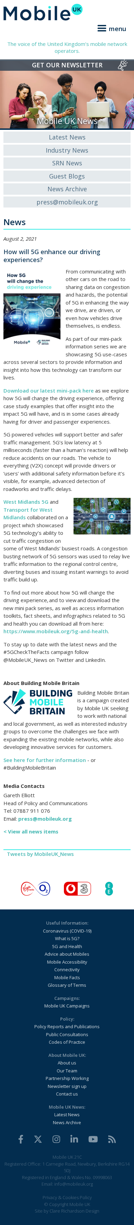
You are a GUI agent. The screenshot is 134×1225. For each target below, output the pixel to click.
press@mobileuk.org (67, 202)
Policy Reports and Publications (67, 1026)
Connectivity (67, 969)
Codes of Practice (67, 1042)
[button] (110, 27)
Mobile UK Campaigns (67, 1006)
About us (67, 1063)
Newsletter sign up (67, 1086)
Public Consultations (67, 1034)
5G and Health (67, 946)
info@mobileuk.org (73, 1184)
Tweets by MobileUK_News (40, 853)
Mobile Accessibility (67, 962)
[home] (67, 12)
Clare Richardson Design (74, 1211)
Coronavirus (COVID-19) (67, 931)
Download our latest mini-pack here (48, 390)
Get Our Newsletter (67, 65)
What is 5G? (67, 938)
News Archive (67, 189)
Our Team (67, 1071)
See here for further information (44, 759)
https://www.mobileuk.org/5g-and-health (55, 631)
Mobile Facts (67, 977)
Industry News (67, 150)
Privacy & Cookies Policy (67, 1197)
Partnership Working (67, 1078)
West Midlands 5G (25, 501)
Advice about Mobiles (67, 954)
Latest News (67, 137)
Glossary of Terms (67, 985)
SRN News (67, 163)
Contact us (67, 1094)
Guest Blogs (67, 176)
